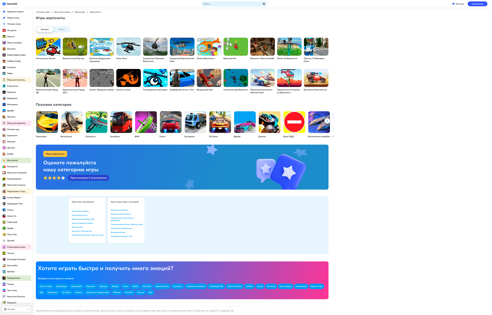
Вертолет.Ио (77, 227)
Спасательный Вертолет (121, 228)
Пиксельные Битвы (80, 211)
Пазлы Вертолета (79, 215)
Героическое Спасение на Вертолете (122, 219)
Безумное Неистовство (82, 231)
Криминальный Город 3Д (83, 219)
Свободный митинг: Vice (121, 236)
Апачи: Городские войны (82, 223)
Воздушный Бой (118, 232)
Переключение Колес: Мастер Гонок (88, 235)
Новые (61, 29)
